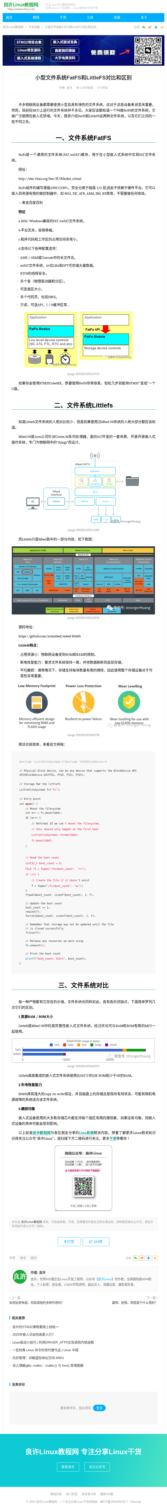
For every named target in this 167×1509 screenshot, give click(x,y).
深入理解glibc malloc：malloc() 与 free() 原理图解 (48, 1365)
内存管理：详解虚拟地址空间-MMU (38, 1358)
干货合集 (34, 27)
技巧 (33, 1258)
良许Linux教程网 (13, 27)
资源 (117, 17)
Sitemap (135, 1501)
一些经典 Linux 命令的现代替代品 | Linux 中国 (45, 1350)
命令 (23, 1258)
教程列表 (56, 1494)
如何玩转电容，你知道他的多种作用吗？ (36, 1302)
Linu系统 (86, 1133)
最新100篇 (106, 1494)
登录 (99, 1408)
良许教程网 (41, 1133)
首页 (9, 17)
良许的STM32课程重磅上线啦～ (35, 1327)
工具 (90, 17)
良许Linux (105, 1279)
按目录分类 (89, 1494)
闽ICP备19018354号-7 (114, 1501)
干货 (63, 17)
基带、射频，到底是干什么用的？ (135, 1302)
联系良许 (68, 1467)
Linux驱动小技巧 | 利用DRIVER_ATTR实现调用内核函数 (53, 1342)
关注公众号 (97, 1467)
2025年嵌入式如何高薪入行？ (33, 1334)
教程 (36, 17)
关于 (144, 17)
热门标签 (71, 1494)
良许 (70, 87)
